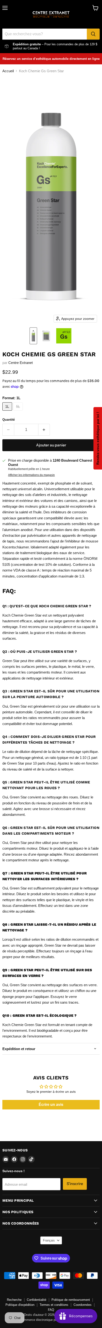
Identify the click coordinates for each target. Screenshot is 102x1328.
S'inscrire (75, 1183)
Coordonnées (83, 1305)
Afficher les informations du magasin (31, 475)
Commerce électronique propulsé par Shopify (51, 1320)
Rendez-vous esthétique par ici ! (98, 438)
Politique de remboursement (70, 1300)
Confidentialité (36, 1300)
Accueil (8, 71)
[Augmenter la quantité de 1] (44, 430)
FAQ (51, 1310)
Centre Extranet (20, 363)
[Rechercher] (93, 34)
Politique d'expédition (19, 1305)
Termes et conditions (54, 1305)
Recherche (14, 1300)
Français (49, 1240)
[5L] (18, 412)
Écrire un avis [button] (51, 1105)
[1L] (7, 412)
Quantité (8, 419)
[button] (33, 336)
